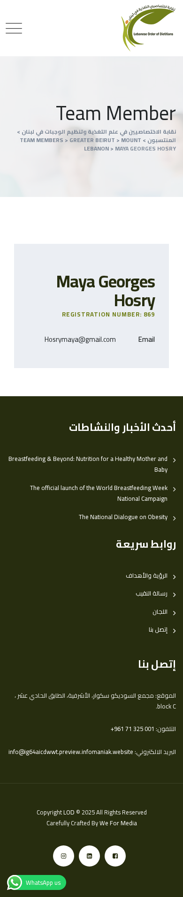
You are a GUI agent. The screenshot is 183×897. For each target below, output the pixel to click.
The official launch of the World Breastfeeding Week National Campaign (99, 493)
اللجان (160, 611)
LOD (69, 812)
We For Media (118, 823)
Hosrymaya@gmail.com (80, 339)
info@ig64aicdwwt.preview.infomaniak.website (70, 751)
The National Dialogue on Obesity (123, 517)
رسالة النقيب (152, 593)
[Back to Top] (163, 881)
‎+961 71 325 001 (132, 728)
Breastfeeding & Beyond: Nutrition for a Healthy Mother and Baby (88, 464)
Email (146, 339)
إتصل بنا (158, 629)
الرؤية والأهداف (147, 575)
